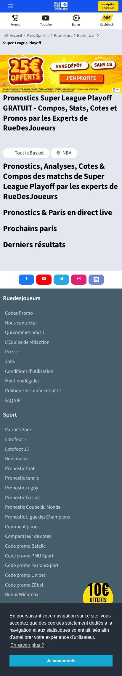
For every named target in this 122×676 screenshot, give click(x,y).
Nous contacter (21, 323)
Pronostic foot (20, 468)
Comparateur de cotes (28, 536)
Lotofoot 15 (17, 449)
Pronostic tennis (22, 478)
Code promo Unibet (25, 575)
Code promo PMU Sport (29, 556)
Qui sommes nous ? (24, 332)
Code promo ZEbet (24, 585)
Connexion (108, 6)
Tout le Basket (29, 153)
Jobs (10, 361)
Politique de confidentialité (33, 390)
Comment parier (22, 526)
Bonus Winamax (21, 594)
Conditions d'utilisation (29, 371)
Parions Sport (19, 429)
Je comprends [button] (61, 660)
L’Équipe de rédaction (27, 342)
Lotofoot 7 (15, 439)
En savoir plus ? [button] (27, 645)
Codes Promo (19, 313)
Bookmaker (17, 458)
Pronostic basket (22, 497)
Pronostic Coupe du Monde (32, 507)
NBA (66, 153)
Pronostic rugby (21, 487)
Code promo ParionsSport (32, 565)
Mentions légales (22, 381)
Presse (12, 351)
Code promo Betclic (25, 546)
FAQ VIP (13, 400)
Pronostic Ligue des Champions (37, 517)
